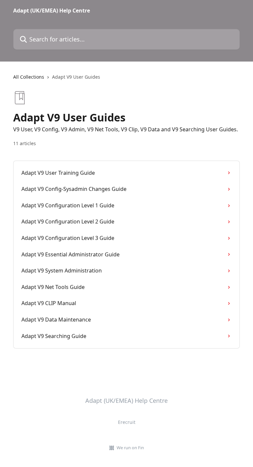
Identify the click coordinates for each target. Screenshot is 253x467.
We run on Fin (130, 448)
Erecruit (126, 422)
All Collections (28, 77)
